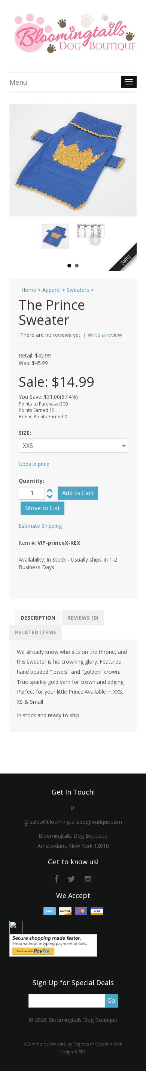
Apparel (51, 289)
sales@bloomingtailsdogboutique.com (76, 821)
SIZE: (25, 432)
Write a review (105, 334)
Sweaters (78, 289)
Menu (18, 82)
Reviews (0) (82, 617)
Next (95, 240)
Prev (51, 240)
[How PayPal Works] (53, 944)
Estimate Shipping (40, 525)
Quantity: (31, 480)
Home (28, 289)
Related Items (35, 632)
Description (38, 617)
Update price (34, 463)
